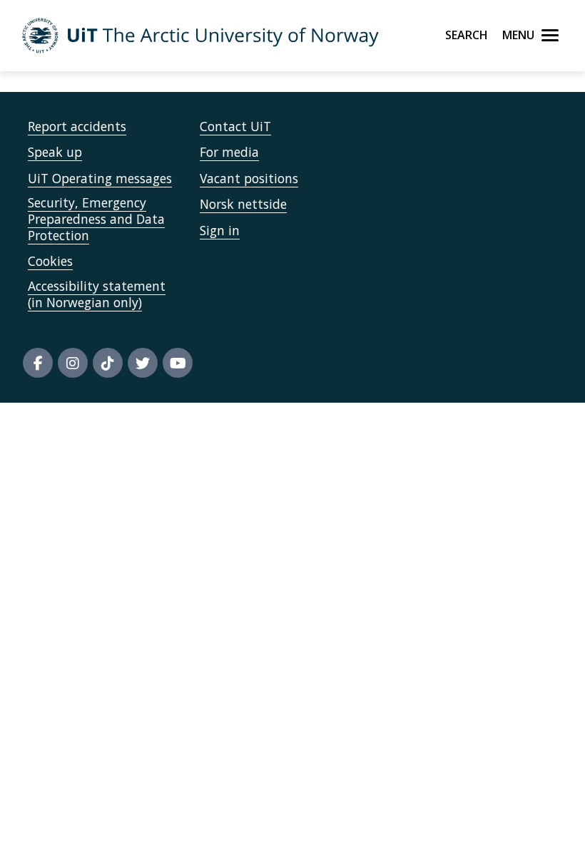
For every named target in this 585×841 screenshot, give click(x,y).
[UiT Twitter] (143, 363)
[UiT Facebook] (38, 363)
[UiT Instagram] (73, 363)
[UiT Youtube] (178, 363)
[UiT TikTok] (108, 363)
